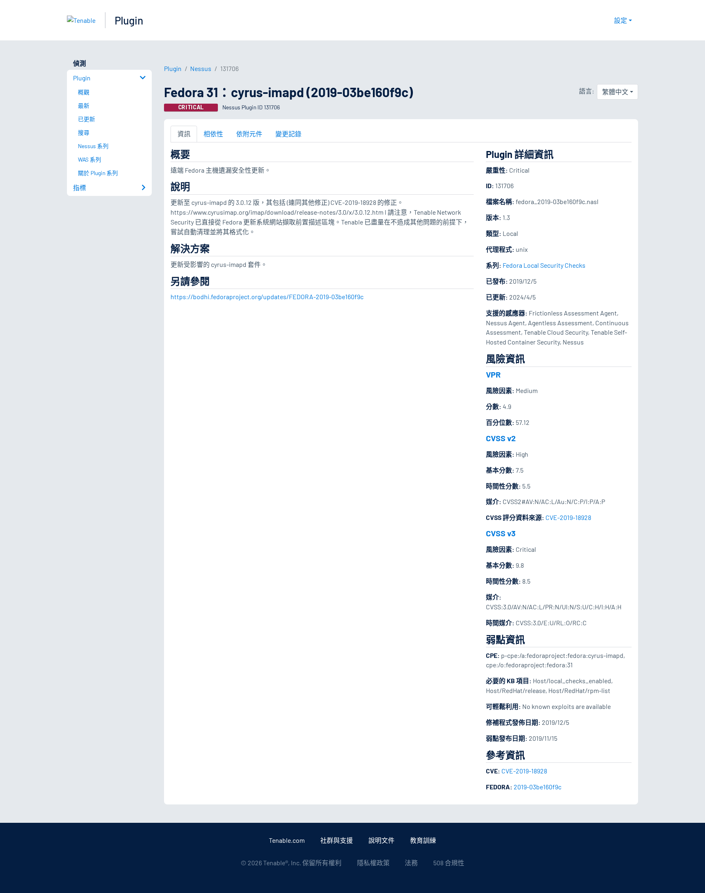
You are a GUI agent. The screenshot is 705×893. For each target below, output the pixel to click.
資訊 (184, 134)
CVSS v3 (501, 533)
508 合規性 (448, 862)
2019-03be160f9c (537, 787)
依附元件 (249, 134)
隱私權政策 (373, 862)
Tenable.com (287, 840)
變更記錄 (288, 134)
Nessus (200, 68)
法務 (411, 862)
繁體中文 (615, 92)
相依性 (213, 134)
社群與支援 (336, 840)
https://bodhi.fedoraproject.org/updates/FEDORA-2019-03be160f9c (267, 296)
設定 (620, 20)
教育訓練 (423, 840)
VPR (493, 374)
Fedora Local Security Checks (544, 265)
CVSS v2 (501, 438)
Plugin (129, 20)
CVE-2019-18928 (568, 517)
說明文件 (381, 840)
